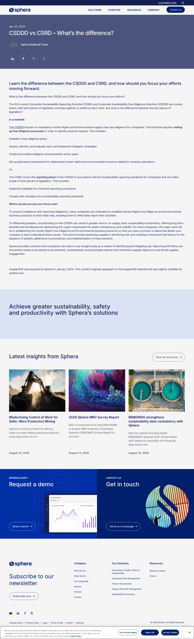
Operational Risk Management (126, 578)
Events (153, 576)
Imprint (69, 623)
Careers (77, 597)
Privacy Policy (32, 623)
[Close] (189, 632)
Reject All (150, 632)
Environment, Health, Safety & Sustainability (126, 571)
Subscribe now (22, 596)
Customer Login (167, 3)
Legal (44, 623)
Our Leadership (81, 581)
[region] (97, 632)
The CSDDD (16, 127)
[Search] (183, 2)
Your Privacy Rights (128, 632)
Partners (78, 592)
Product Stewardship (122, 583)
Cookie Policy (75, 636)
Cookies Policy (16, 623)
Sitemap (80, 623)
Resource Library (157, 571)
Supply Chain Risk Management (127, 589)
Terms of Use (57, 623)
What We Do (80, 576)
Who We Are (80, 571)
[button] (12, 59)
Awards (77, 586)
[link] (20, 571)
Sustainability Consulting (123, 594)
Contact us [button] (175, 9)
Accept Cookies (170, 632)
